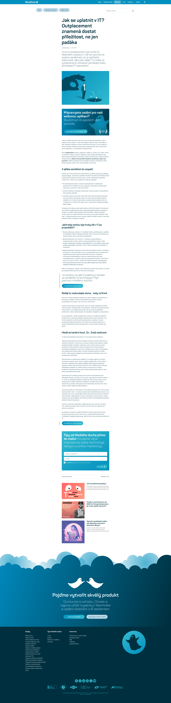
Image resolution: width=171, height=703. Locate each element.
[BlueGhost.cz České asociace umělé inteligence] (117, 687)
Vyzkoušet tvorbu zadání (74, 131)
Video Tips (64, 10)
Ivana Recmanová (66, 47)
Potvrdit (100, 466)
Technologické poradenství (33, 666)
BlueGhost (89, 694)
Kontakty (50, 642)
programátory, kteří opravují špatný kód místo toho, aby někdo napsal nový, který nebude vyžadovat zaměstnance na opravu (85, 262)
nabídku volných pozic (76, 416)
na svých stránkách (75, 353)
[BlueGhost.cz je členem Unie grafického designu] (86, 687)
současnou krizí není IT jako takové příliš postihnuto (86, 210)
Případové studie (74, 637)
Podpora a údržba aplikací (32, 648)
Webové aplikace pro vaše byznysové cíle (32, 655)
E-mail (67, 459)
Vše (39, 10)
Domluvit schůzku (74, 617)
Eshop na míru (29, 637)
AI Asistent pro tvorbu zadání (77, 635)
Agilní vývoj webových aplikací (34, 660)
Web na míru (29, 635)
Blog (70, 639)
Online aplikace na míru (32, 639)
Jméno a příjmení (71, 454)
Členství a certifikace (53, 639)
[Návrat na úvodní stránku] (31, 2)
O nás (49, 635)
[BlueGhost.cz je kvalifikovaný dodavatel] (101, 687)
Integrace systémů (30, 644)
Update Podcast (50, 10)
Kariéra (49, 637)
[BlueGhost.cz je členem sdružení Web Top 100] (73, 687)
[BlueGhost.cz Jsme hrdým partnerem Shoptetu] (63, 687)
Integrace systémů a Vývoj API (34, 658)
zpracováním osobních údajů (82, 462)
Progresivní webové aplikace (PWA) (35, 662)
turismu (84, 216)
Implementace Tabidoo (32, 652)
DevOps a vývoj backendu (32, 664)
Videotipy (72, 642)
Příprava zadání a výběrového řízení (33, 669)
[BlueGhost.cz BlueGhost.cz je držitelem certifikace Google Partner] (52, 687)
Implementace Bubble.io (32, 650)
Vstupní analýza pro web (32, 642)
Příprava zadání (29, 646)
